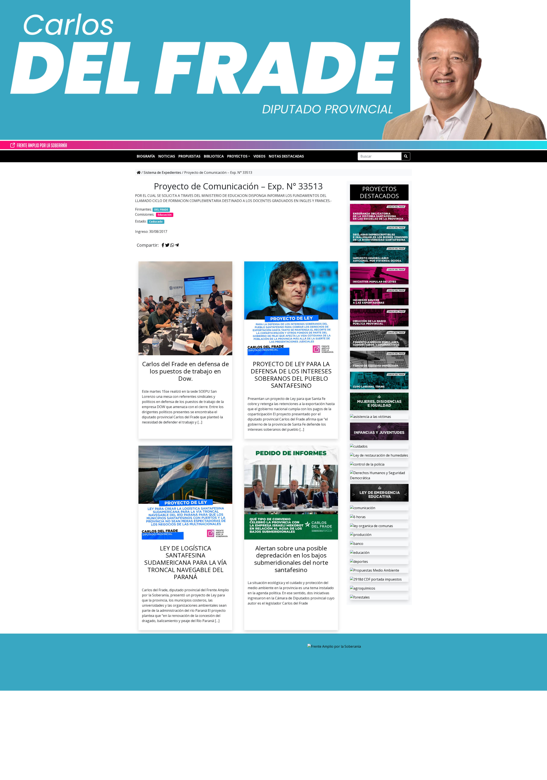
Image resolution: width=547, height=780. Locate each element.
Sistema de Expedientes (162, 172)
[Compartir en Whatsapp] (172, 245)
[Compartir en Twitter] (167, 245)
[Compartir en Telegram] (177, 245)
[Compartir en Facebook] (163, 245)
